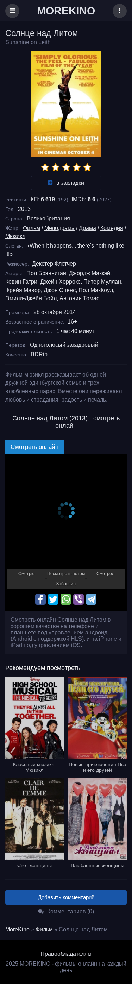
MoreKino (17, 929)
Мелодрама (59, 228)
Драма (87, 228)
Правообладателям (66, 954)
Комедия (111, 228)
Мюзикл (15, 236)
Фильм (31, 228)
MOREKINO (66, 11)
